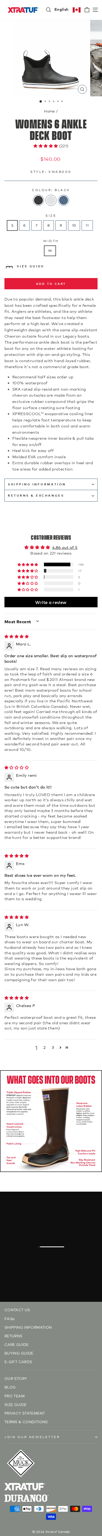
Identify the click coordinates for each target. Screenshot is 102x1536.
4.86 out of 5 (65, 547)
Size (51, 215)
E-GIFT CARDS (18, 1361)
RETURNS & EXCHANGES (36, 495)
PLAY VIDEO (54, 1260)
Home (49, 110)
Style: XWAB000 (50, 171)
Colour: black (51, 189)
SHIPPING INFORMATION (37, 484)
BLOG (9, 1386)
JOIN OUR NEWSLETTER (32, 1436)
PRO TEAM (14, 1395)
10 (74, 225)
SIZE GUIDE (30, 266)
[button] (46, 145)
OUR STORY (15, 1378)
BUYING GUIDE (18, 1352)
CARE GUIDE (16, 1344)
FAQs (9, 1318)
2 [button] (44, 1047)
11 (87, 225)
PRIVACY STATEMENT (24, 1412)
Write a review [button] (50, 602)
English (61, 9)
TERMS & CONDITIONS (26, 1421)
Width (51, 240)
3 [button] (53, 1047)
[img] (16, 636)
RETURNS (13, 1335)
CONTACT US (17, 1309)
